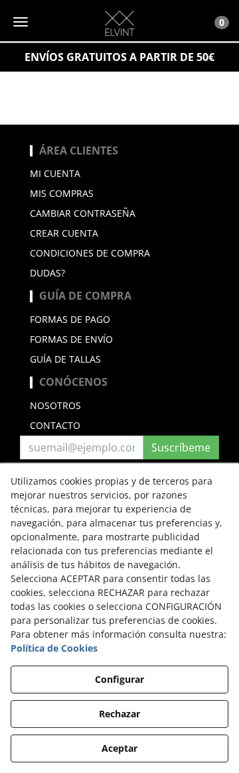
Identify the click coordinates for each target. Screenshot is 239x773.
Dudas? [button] (47, 273)
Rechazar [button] (119, 713)
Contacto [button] (55, 425)
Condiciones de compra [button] (90, 253)
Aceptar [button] (119, 748)
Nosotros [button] (55, 405)
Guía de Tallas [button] (65, 359)
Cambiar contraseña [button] (82, 213)
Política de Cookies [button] (54, 648)
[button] (119, 23)
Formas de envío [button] (71, 339)
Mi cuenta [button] (55, 173)
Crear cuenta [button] (64, 233)
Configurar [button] (119, 679)
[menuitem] (119, 174)
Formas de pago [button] (70, 319)
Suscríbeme (180, 447)
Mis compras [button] (62, 193)
